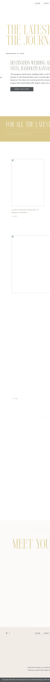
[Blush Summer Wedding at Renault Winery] (14, 216)
